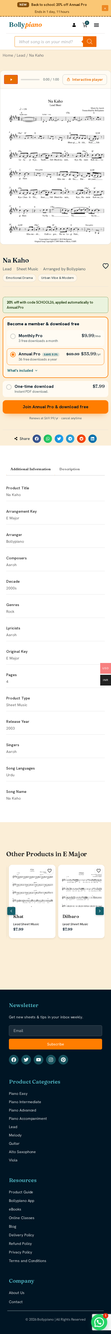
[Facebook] (14, 1060)
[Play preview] (11, 79)
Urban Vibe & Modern (57, 278)
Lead (21, 55)
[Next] (100, 911)
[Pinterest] (63, 1060)
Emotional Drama (19, 278)
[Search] (89, 41)
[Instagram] (51, 1060)
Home (8, 55)
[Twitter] (26, 1060)
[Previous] (11, 911)
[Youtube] (38, 1060)
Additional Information (31, 469)
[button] (37, 439)
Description (69, 469)
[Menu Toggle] (96, 25)
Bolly (25, 24)
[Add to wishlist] (49, 870)
